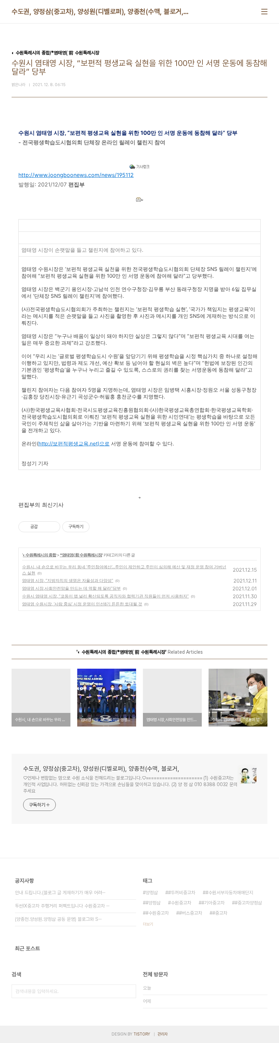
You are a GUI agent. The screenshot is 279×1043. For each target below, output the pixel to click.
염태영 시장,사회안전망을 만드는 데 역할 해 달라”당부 (71, 588)
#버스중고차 (190, 913)
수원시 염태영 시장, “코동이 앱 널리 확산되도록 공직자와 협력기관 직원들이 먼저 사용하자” (105, 596)
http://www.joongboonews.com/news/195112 (76, 175)
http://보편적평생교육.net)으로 (74, 443)
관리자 (163, 1034)
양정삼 (152, 892)
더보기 (148, 924)
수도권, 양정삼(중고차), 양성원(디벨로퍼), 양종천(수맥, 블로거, (97, 11)
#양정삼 (153, 903)
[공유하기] (44, 527)
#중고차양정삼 (248, 903)
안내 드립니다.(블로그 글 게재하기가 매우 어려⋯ (60, 892)
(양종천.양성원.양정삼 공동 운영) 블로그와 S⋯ (58, 919)
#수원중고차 (157, 913)
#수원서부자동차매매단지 (229, 892)
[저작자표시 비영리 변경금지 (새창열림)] (98, 526)
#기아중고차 (213, 903)
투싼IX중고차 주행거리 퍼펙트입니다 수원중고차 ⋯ (62, 906)
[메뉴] (264, 11)
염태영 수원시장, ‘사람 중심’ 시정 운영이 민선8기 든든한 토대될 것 (82, 603)
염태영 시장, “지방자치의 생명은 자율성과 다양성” (67, 580)
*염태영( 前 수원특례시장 (81, 554)
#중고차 (219, 913)
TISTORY (141, 1034)
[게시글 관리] (52, 527)
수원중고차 (181, 903)
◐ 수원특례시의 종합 (39, 554)
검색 (129, 991)
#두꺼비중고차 (181, 892)
